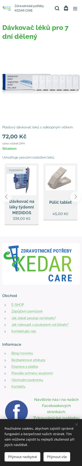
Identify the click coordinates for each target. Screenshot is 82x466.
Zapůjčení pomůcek (27, 311)
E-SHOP (17, 305)
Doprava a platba (24, 367)
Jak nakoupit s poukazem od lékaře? (40, 325)
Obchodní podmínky (27, 380)
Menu (75, 8)
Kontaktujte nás (23, 331)
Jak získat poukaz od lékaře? (33, 318)
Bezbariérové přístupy (28, 360)
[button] (56, 8)
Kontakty (18, 387)
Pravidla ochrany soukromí (32, 373)
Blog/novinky (22, 353)
